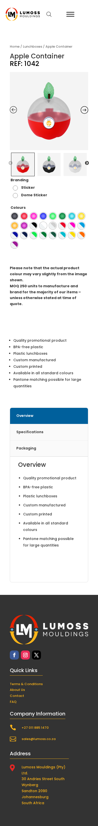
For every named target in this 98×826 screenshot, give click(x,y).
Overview (24, 415)
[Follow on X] (36, 655)
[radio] (24, 187)
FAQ (13, 701)
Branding (19, 179)
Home (15, 46)
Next (86, 163)
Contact (17, 695)
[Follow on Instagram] (25, 655)
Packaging (26, 448)
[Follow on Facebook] (14, 655)
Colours (18, 207)
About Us (17, 689)
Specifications (29, 431)
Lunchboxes (32, 46)
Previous (10, 163)
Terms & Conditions (26, 684)
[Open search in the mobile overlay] (49, 14)
